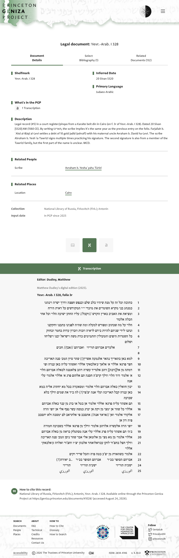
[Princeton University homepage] (155, 553)
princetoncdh (159, 538)
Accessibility (20, 553)
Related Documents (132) (141, 58)
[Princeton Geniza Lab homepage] (105, 532)
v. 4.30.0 (136, 553)
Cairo (68, 193)
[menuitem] (19, 526)
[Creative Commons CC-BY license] (91, 553)
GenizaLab (158, 529)
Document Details (37, 58)
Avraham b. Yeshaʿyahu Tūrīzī (83, 168)
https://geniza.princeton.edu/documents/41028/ (62, 498)
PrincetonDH (159, 534)
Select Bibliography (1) (88, 58)
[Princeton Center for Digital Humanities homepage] (131, 532)
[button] (20, 13)
